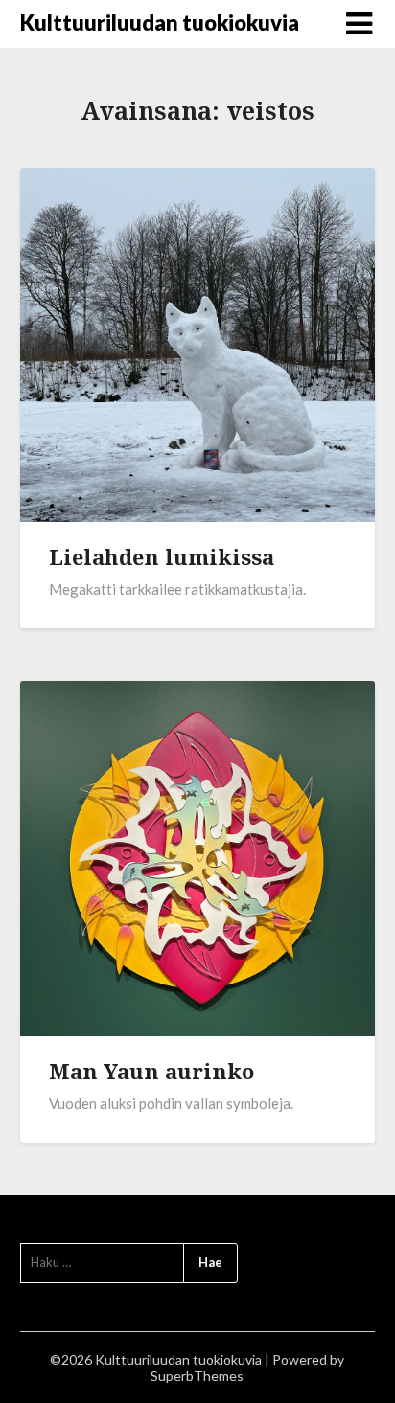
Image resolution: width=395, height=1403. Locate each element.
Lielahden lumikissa (161, 556)
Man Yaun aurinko (151, 1070)
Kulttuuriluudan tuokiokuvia (159, 22)
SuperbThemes (197, 1376)
